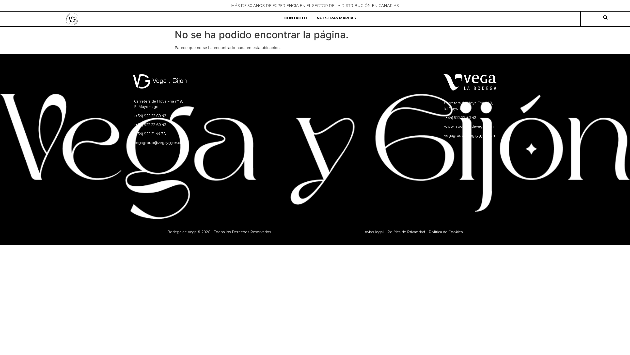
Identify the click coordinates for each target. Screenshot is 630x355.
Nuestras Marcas (336, 18)
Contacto (295, 18)
